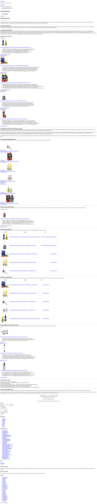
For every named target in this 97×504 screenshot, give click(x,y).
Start (3, 13)
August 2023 (4, 478)
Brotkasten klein (5, 456)
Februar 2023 (4, 483)
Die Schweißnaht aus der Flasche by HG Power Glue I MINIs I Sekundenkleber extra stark (15, 82)
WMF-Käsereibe (5, 441)
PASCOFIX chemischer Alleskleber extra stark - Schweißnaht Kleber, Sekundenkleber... (14, 65)
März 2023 (4, 482)
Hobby (6, 13)
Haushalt (3, 423)
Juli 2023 (3, 479)
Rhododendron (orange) (6, 458)
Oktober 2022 (4, 487)
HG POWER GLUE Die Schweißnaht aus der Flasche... (9, 203)
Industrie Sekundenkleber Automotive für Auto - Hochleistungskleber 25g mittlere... (13, 100)
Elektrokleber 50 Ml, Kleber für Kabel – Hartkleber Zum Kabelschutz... (11, 353)
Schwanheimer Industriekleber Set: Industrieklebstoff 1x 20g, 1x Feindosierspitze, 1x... (23, 270)
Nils (1, 16)
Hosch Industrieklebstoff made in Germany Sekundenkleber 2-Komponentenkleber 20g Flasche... (25, 318)
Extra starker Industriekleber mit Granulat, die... (8, 171)
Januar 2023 (4, 484)
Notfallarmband (4, 430)
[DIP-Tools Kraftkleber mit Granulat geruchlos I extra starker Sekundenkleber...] (10, 180)
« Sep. (1, 414)
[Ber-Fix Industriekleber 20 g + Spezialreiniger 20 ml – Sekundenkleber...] (10, 192)
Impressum (2, 462)
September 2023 (5, 477)
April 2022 (4, 492)
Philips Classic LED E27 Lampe (7, 446)
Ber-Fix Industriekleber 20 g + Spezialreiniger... (8, 193)
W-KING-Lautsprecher (6, 438)
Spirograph (4, 433)
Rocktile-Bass (4, 443)
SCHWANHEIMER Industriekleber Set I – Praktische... (9, 151)
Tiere (3, 425)
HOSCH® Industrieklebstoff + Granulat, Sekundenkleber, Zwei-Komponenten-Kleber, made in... (16, 47)
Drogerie (3, 419)
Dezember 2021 (5, 496)
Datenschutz (2, 463)
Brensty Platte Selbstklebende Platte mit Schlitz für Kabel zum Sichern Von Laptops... (14, 336)
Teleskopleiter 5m (5, 431)
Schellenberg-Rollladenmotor (7, 454)
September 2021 (5, 499)
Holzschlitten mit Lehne (6, 440)
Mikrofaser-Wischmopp (6, 452)
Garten (3, 422)
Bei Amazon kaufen (3, 55)
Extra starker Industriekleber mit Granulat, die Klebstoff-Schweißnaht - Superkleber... (23, 262)
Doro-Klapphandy (5, 434)
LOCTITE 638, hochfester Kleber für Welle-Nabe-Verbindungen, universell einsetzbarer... (14, 218)
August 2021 (4, 500)
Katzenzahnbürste (5, 432)
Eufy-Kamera (4, 442)
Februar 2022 (4, 494)
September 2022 (5, 488)
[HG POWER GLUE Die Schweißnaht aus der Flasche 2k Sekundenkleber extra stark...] (10, 160)
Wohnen (3, 426)
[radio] (44, 399)
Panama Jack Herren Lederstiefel (7, 444)
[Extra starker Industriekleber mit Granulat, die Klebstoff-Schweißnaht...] (10, 170)
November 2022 (5, 486)
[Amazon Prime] (7, 54)
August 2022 (4, 489)
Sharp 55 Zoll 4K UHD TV (6, 448)
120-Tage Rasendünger (6, 445)
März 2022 (4, 493)
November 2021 (5, 497)
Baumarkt (4, 418)
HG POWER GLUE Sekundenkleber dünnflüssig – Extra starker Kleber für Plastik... (14, 118)
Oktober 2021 (4, 498)
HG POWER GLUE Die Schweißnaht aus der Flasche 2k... (10, 161)
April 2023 (4, 481)
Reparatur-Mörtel (5, 449)
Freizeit (3, 421)
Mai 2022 (4, 491)
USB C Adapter (5, 453)
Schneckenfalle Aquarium (6, 435)
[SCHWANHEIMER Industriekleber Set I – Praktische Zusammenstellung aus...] (10, 150)
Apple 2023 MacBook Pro (6, 450)
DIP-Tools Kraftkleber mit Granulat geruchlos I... (8, 181)
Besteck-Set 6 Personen (6, 457)
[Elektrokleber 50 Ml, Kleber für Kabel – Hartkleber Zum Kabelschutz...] (4, 352)
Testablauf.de (2, 1)
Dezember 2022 (5, 485)
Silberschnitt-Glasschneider (6, 436)
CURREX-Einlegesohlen (6, 439)
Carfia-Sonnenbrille (5, 455)
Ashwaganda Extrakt (5, 451)
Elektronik (4, 420)
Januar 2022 (4, 495)
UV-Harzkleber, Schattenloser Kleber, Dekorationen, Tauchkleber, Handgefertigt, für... (14, 370)
